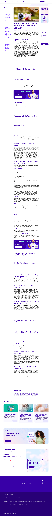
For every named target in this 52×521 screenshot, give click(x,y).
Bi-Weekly (20, 456)
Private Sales (23, 483)
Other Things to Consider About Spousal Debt (7, 48)
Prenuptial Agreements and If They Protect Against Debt (8, 28)
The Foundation (24, 482)
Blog (35, 480)
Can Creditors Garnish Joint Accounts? (8, 32)
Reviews (29, 483)
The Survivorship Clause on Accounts (7, 42)
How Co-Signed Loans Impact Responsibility (8, 25)
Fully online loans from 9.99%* (8, 51)
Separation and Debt (7, 10)
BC (14, 170)
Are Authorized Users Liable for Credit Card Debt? (8, 23)
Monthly (7, 456)
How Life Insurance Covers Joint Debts (7, 37)
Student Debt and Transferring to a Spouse (7, 40)
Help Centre (36, 482)
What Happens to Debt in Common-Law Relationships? (8, 34)
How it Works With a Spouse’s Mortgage (7, 17)
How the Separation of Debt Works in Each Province (8, 20)
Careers (29, 482)
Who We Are (30, 480)
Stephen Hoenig (30, 30)
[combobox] (39, 5)
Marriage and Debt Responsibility (7, 15)
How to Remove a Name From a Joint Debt (7, 45)
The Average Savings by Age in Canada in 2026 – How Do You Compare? (26, 415)
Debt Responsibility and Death (7, 12)
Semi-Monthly (13, 456)
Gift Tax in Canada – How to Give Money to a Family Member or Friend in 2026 (10, 415)
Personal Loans (24, 480)
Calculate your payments (7, 53)
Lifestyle (15, 5)
